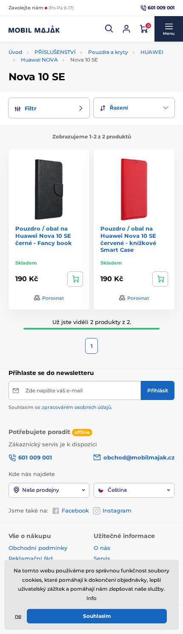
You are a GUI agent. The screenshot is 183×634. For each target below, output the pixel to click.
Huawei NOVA (39, 59)
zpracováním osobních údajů (76, 407)
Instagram (117, 510)
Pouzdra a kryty (108, 52)
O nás (102, 547)
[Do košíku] (75, 279)
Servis (102, 558)
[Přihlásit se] (126, 29)
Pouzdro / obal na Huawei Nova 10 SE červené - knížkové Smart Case (128, 239)
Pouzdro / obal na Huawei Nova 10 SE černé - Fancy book (43, 235)
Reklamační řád (31, 558)
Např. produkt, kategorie (63, 47)
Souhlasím (97, 616)
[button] (109, 29)
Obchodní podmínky (38, 547)
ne (18, 616)
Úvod (15, 52)
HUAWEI (151, 52)
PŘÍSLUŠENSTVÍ (55, 52)
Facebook (75, 510)
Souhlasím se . (60, 407)
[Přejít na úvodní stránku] (34, 29)
